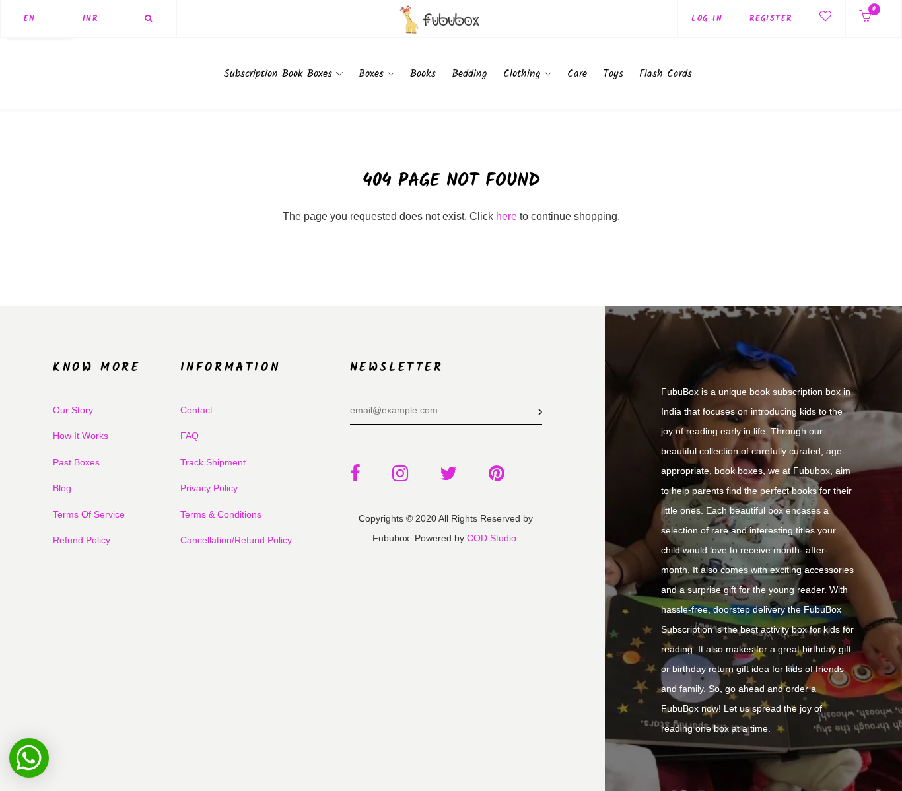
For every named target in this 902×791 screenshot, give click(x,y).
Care (577, 73)
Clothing (524, 73)
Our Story (73, 410)
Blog (62, 488)
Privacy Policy (209, 488)
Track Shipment (213, 462)
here (506, 216)
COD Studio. (493, 538)
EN (30, 19)
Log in (706, 19)
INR (90, 19)
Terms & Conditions (220, 514)
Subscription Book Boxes (280, 73)
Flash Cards (665, 73)
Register (770, 19)
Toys (613, 73)
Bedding (469, 73)
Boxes (373, 73)
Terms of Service (89, 514)
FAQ (189, 435)
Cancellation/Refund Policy (236, 540)
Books (423, 73)
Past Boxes (76, 462)
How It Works (80, 435)
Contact (196, 410)
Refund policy (81, 540)
